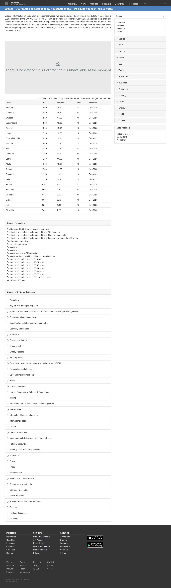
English (9, 562)
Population (12, 247)
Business (122, 82)
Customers (65, 536)
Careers (63, 539)
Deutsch (23, 562)
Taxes (121, 101)
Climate (121, 120)
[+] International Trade (16, 420)
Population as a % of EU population (23, 253)
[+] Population (13, 455)
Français (10, 571)
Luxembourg (11, 122)
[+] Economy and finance (18, 328)
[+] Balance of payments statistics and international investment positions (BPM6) (42, 311)
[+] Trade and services (17, 512)
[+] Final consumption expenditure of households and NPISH (34, 363)
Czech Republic (13, 138)
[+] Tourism (12, 507)
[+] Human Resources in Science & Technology (28, 392)
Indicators (121, 28)
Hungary (10, 133)
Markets (122, 38)
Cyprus (9, 169)
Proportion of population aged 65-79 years (25, 274)
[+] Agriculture (13, 299)
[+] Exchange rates (15, 357)
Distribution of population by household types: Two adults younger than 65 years (42, 238)
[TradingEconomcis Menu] (7, 3)
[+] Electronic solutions (17, 340)
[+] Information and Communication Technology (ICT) (30, 403)
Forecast (120, 25)
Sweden (9, 117)
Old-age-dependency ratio (18, 244)
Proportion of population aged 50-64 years (25, 268)
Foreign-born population (17, 241)
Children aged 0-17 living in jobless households (28, 229)
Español (10, 565)
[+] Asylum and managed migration (22, 305)
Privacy (63, 552)
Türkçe (36, 565)
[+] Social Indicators (15, 495)
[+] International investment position (22, 415)
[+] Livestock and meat (17, 432)
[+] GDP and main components (20, 374)
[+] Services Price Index (17, 489)
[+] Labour (11, 426)
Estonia (9, 143)
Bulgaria (10, 194)
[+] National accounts (16, 443)
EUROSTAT (26, 24)
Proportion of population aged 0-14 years (25, 259)
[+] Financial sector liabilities (19, 369)
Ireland (9, 179)
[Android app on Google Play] (95, 545)
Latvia (8, 158)
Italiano (23, 565)
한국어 (50, 568)
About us (64, 549)
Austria (9, 128)
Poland (9, 184)
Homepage (11, 536)
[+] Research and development (20, 478)
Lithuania (10, 153)
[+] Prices (11, 466)
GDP (120, 45)
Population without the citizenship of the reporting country (32, 256)
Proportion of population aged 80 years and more (28, 277)
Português (11, 568)
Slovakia (10, 210)
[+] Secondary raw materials (19, 484)
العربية (36, 568)
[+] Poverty (11, 461)
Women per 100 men (16, 280)
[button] (165, 4)
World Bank (122, 139)
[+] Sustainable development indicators (24, 501)
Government (123, 76)
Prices (121, 57)
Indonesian (25, 571)
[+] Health (11, 380)
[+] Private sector (14, 472)
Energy (121, 107)
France (9, 148)
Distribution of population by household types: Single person (33, 232)
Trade (121, 70)
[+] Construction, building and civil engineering (27, 322)
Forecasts (10, 549)
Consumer (123, 89)
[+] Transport (12, 518)
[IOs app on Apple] (95, 538)
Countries (10, 539)
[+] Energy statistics (15, 351)
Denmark (10, 112)
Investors (64, 543)
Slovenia (10, 189)
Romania (10, 174)
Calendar (121, 22)
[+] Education (13, 334)
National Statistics (125, 133)
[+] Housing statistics (16, 386)
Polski (22, 568)
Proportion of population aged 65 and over (25, 271)
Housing (122, 95)
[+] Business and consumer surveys (22, 317)
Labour (121, 51)
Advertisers (65, 546)
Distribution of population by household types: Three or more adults (36, 235)
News (119, 31)
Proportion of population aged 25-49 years (25, 265)
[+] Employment (14, 345)
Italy (8, 204)
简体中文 (51, 562)
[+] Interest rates (14, 409)
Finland (9, 107)
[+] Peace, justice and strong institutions (24, 449)
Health (121, 114)
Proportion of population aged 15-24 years (25, 262)
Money (121, 63)
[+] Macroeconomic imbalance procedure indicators (29, 438)
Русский (37, 562)
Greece (9, 199)
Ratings (9, 552)
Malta (8, 163)
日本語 (50, 565)
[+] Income (11, 397)
